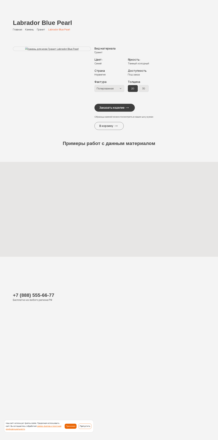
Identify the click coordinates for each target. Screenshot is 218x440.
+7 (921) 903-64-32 (75, 344)
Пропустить (85, 426)
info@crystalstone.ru (192, 410)
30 (143, 88)
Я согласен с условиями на (174, 354)
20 (132, 88)
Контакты (199, 401)
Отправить (171, 382)
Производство (122, 401)
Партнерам (184, 401)
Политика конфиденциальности (52, 435)
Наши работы (84, 401)
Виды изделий (102, 401)
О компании (140, 401)
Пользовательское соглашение (93, 435)
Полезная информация (162, 401)
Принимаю (70, 426)
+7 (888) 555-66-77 (28, 7)
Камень (70, 401)
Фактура (100, 82)
